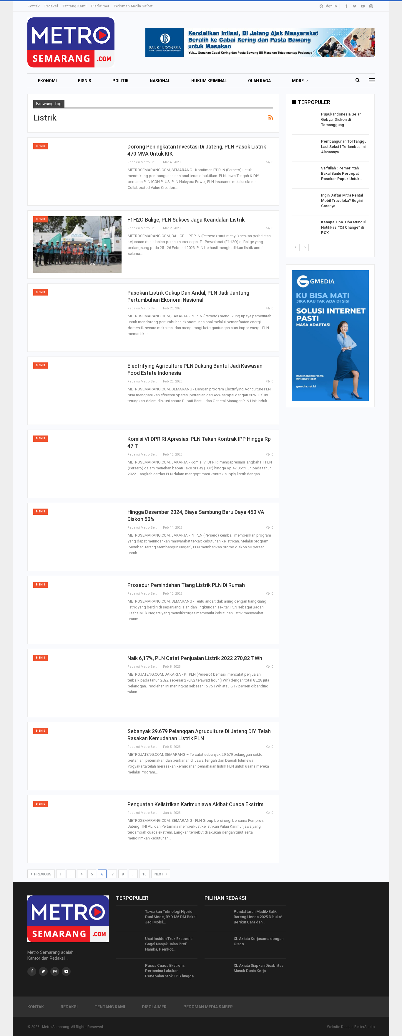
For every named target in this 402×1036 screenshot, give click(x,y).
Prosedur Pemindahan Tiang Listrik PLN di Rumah (186, 585)
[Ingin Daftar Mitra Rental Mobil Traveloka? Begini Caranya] (304, 202)
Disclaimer (100, 6)
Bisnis (84, 80)
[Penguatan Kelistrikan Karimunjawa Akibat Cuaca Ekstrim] (77, 829)
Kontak (33, 6)
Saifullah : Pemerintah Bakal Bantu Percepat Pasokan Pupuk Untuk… (341, 173)
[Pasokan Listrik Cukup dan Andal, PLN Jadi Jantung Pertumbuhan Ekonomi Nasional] (77, 317)
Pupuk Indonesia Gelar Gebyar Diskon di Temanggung (341, 119)
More (298, 80)
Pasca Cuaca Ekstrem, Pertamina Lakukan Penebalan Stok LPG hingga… (170, 970)
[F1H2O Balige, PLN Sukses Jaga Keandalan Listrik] (77, 244)
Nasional (160, 80)
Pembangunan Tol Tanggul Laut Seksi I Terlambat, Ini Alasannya (344, 146)
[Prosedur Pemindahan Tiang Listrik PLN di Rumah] (77, 610)
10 (144, 874)
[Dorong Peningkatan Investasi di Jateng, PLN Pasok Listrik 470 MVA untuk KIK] (77, 171)
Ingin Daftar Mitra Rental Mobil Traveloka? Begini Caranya (342, 200)
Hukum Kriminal (209, 80)
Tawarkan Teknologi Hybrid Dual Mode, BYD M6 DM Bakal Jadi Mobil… (170, 916)
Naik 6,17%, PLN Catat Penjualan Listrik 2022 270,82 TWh (194, 658)
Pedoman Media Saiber (133, 6)
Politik (120, 80)
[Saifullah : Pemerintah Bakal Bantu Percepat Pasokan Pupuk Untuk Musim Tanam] (304, 175)
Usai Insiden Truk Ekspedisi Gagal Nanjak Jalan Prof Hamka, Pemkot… (169, 943)
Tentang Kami (74, 6)
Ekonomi (47, 80)
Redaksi (51, 6)
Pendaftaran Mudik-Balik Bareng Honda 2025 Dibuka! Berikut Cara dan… (258, 916)
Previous (42, 874)
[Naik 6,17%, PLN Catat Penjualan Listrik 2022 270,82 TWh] (77, 683)
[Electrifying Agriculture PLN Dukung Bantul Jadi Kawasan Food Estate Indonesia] (77, 390)
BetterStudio (364, 1027)
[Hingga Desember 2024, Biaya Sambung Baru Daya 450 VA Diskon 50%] (77, 537)
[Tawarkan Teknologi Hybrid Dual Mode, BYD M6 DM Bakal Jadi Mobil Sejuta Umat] (128, 918)
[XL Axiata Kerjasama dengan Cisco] (217, 945)
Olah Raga (259, 80)
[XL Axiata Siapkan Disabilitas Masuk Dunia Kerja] (217, 972)
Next (159, 874)
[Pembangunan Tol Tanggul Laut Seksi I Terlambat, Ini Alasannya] (304, 148)
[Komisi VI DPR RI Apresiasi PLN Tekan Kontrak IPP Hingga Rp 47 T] (77, 463)
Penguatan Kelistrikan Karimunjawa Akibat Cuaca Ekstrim (195, 804)
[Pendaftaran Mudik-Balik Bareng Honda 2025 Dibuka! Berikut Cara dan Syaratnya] (217, 918)
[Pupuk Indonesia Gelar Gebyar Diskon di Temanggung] (304, 121)
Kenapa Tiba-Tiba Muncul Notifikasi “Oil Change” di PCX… (343, 227)
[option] (330, 176)
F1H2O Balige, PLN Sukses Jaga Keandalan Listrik (186, 220)
